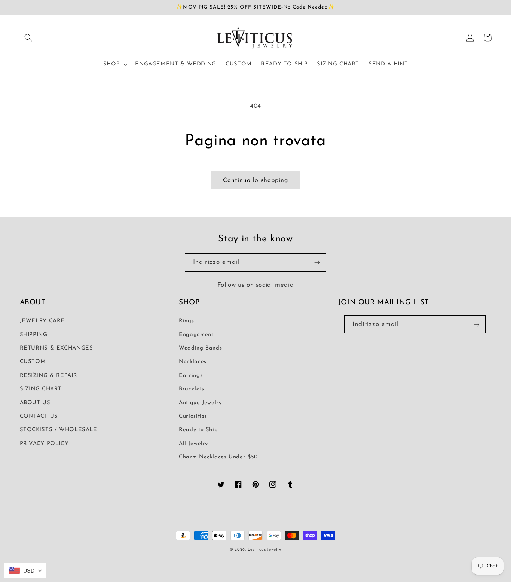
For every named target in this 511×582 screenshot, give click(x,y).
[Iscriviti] (317, 262)
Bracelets (191, 389)
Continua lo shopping (255, 180)
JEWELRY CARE (42, 321)
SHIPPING (34, 335)
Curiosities (193, 416)
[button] (28, 37)
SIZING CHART (41, 389)
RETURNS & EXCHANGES (56, 348)
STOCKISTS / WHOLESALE (58, 430)
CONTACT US (39, 416)
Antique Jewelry (200, 403)
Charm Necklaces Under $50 (218, 457)
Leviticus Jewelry (265, 550)
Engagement (196, 335)
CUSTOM (33, 362)
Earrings (190, 375)
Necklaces (192, 362)
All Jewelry (193, 444)
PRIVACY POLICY (44, 444)
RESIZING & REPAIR (48, 375)
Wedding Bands (200, 348)
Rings (186, 321)
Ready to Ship (198, 430)
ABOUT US (35, 403)
